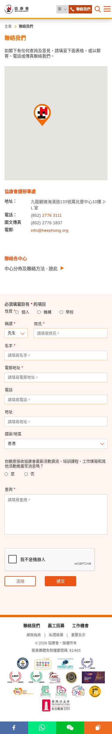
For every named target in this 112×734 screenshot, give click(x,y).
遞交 (60, 581)
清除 (20, 581)
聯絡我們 (26, 26)
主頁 (8, 26)
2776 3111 (52, 215)
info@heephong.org (49, 230)
